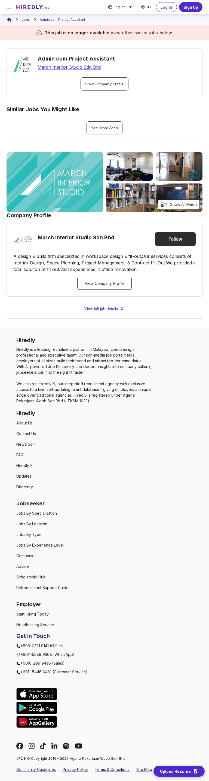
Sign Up (190, 7)
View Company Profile (104, 84)
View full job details (101, 308)
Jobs (26, 19)
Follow (175, 239)
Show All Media (184, 204)
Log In (166, 7)
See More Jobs (104, 128)
